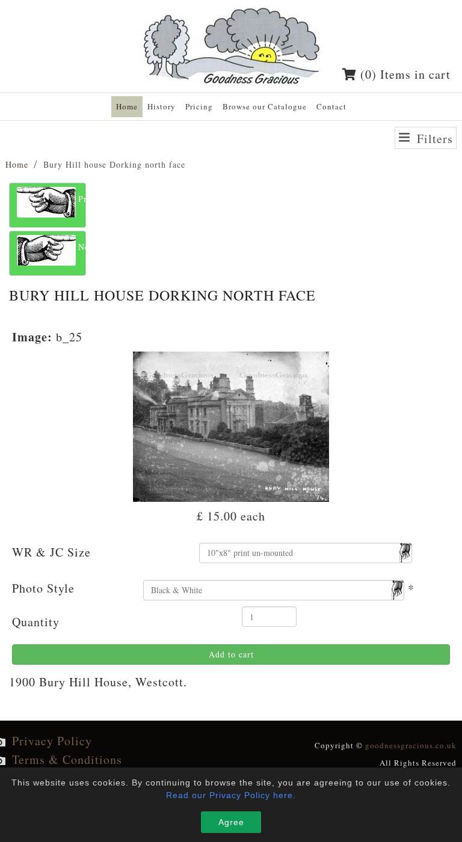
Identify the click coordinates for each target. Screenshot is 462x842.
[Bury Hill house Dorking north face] (231, 425)
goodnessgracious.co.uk (411, 745)
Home (16, 164)
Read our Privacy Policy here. (231, 795)
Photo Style (43, 588)
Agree (231, 822)
